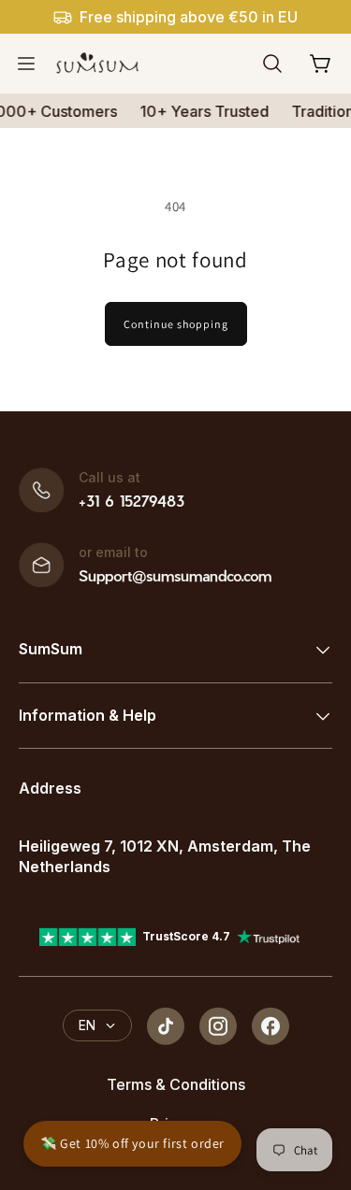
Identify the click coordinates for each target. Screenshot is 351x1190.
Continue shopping (176, 324)
